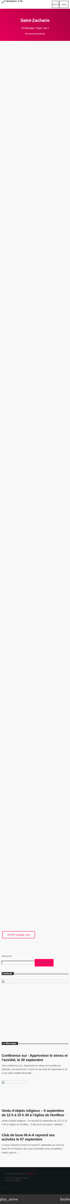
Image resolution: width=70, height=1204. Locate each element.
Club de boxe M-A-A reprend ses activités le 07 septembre (28, 1137)
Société (8, 201)
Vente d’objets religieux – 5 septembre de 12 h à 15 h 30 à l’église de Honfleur (33, 1113)
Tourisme (9, 101)
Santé (8, 503)
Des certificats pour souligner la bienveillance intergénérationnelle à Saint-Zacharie (33, 213)
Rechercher (7, 956)
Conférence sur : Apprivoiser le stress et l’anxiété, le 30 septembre (35, 1057)
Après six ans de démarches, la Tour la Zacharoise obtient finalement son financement (33, 112)
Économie (9, 691)
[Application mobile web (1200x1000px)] (35, 982)
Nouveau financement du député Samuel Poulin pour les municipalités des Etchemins (34, 702)
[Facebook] (5, 1188)
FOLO (31, 1173)
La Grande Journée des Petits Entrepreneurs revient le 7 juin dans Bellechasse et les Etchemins (32, 411)
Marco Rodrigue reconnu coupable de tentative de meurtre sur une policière (34, 796)
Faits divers (10, 592)
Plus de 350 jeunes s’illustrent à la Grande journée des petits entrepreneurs (33, 319)
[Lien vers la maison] (12, 4)
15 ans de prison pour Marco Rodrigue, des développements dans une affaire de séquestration (35, 602)
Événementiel (10, 398)
